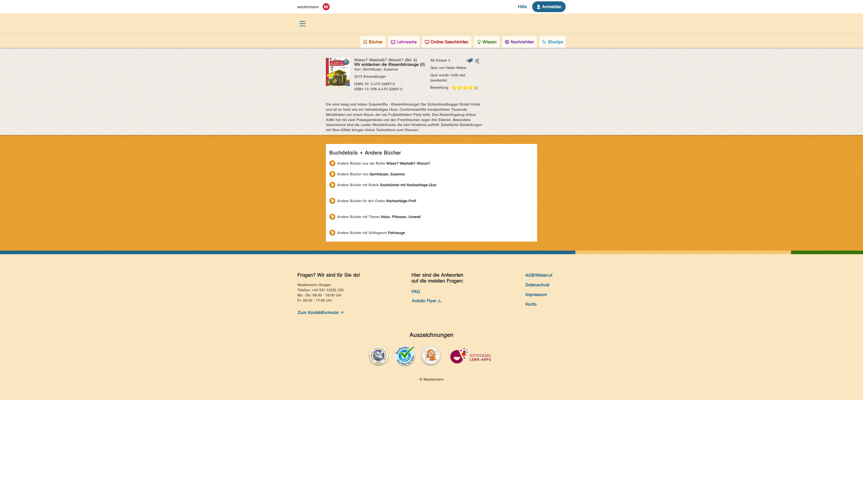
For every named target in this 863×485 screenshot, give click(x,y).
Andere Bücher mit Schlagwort (371, 233)
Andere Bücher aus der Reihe (383, 163)
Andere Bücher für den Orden (376, 201)
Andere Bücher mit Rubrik (386, 185)
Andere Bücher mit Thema (379, 217)
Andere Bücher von (371, 174)
